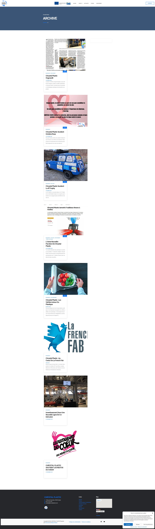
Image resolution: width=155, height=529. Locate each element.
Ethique (80, 506)
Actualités (81, 505)
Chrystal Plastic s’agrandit (51, 76)
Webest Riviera (54, 522)
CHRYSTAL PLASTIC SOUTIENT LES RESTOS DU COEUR (54, 467)
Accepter (128, 524)
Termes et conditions (86, 522)
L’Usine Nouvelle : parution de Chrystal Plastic (53, 243)
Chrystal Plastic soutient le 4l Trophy (55, 187)
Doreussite (47, 522)
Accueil (80, 499)
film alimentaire (53, 297)
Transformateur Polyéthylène (85, 502)
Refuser (138, 524)
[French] (96, 509)
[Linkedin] (101, 522)
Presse (47, 239)
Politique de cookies (133, 526)
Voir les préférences (148, 524)
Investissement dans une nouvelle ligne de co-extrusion (55, 414)
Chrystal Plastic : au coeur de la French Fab (54, 359)
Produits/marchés (82, 504)
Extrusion (52, 237)
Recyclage (52, 183)
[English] (98, 509)
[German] (99, 509)
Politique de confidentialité (142, 526)
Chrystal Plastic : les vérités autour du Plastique (53, 302)
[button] (152, 513)
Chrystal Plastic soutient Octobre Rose (55, 133)
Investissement (57, 237)
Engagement (48, 73)
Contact (80, 509)
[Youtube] (104, 522)
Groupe (80, 501)
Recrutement (53, 73)
